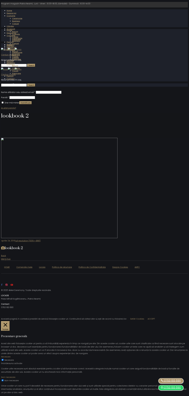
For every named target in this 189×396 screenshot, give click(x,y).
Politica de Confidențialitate (92, 267)
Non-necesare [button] (8, 377)
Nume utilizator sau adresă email (18, 92)
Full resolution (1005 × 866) (28, 240)
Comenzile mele (24, 267)
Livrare (42, 267)
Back (3, 255)
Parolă (5, 97)
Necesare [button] (6, 356)
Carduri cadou (8, 54)
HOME (7, 267)
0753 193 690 (172, 387)
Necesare (9, 360)
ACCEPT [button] (151, 318)
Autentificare (25, 103)
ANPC (137, 267)
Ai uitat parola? (8, 108)
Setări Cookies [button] (137, 318)
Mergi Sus (6, 259)
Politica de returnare (62, 267)
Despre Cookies (120, 267)
